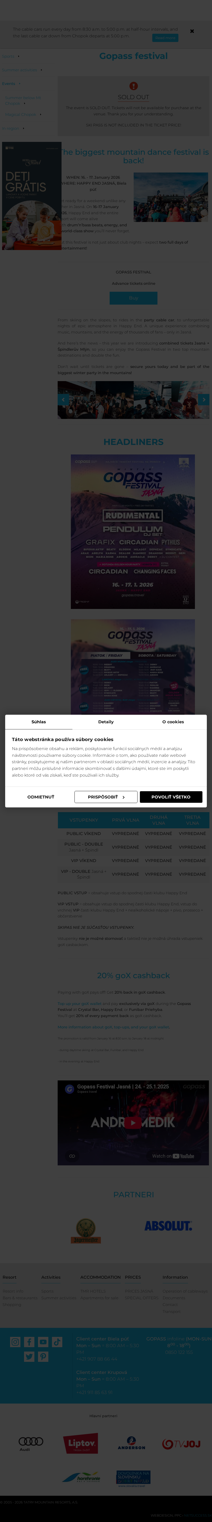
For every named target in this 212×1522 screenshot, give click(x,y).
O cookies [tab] (173, 721)
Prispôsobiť (103, 796)
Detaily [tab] (106, 721)
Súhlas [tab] (39, 721)
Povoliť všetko (171, 796)
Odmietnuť (40, 796)
